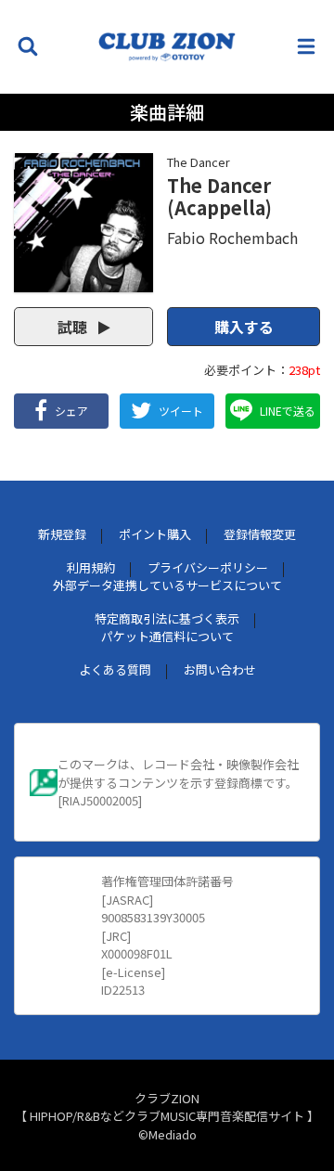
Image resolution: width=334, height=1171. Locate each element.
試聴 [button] (74, 326)
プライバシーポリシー (208, 567)
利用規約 (91, 567)
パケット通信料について (167, 636)
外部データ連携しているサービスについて (167, 585)
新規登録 (62, 534)
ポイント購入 (155, 534)
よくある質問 (115, 669)
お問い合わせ (220, 669)
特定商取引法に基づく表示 (167, 618)
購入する (244, 326)
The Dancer (198, 162)
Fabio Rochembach (232, 237)
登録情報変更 (260, 534)
